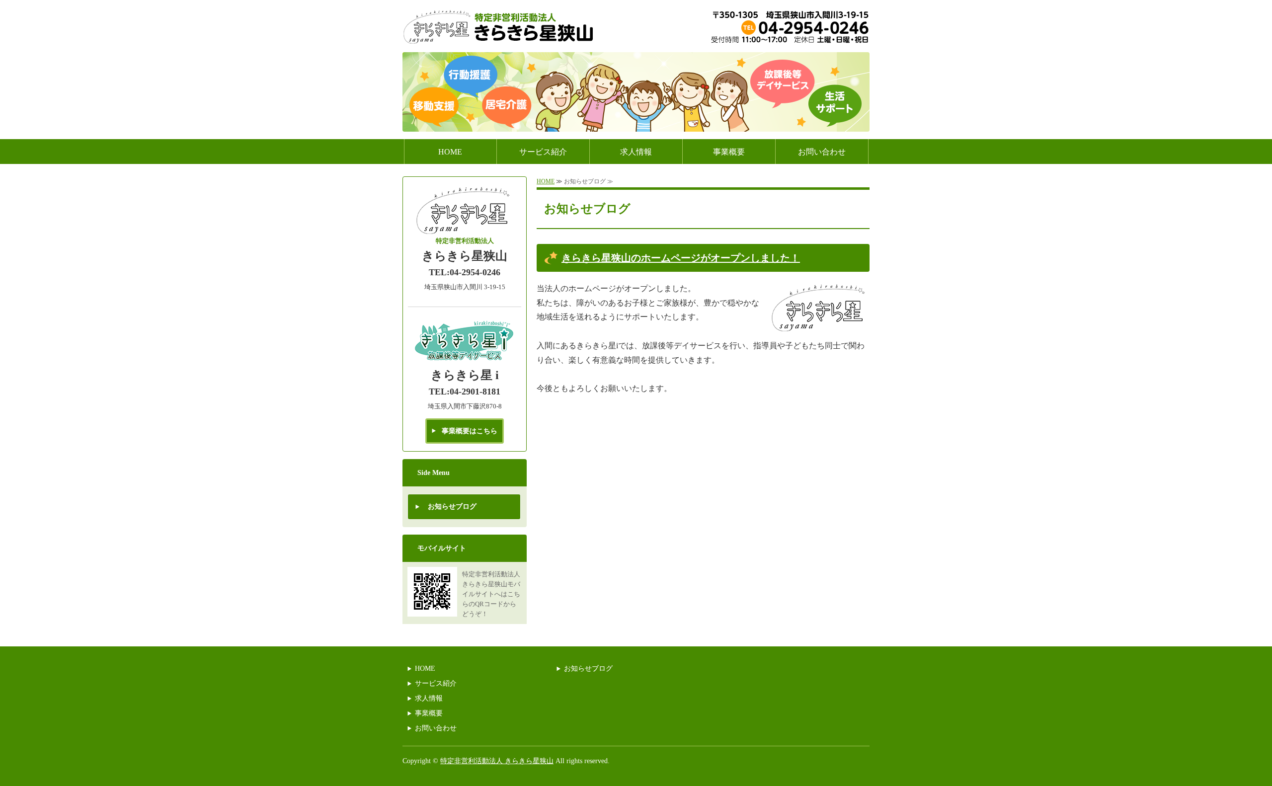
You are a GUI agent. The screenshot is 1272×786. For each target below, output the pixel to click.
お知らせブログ (452, 506)
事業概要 (729, 152)
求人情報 (636, 152)
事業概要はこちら (469, 431)
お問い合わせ (822, 152)
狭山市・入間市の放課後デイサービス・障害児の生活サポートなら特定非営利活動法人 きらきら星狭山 (499, 27)
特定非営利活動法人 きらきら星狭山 (497, 761)
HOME (450, 152)
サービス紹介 (543, 152)
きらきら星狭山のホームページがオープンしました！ (680, 257)
